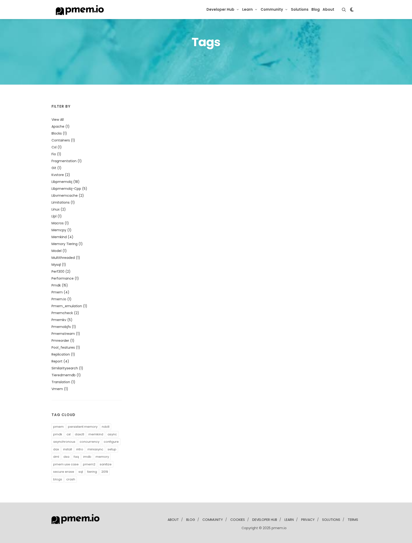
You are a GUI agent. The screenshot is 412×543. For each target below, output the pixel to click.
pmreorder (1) (63, 340)
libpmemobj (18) (66, 181)
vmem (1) (60, 389)
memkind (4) (62, 237)
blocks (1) (59, 133)
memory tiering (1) (67, 243)
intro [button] (79, 449)
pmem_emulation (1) (69, 306)
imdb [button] (87, 456)
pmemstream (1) (66, 333)
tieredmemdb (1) (66, 375)
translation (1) (63, 382)
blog (190, 519)
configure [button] (111, 441)
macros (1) (60, 223)
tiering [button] (92, 471)
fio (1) (56, 154)
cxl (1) (57, 147)
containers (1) (63, 140)
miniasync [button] (95, 449)
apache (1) (61, 126)
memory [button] (102, 456)
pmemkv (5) (62, 319)
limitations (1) (63, 202)
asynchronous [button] (64, 441)
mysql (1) (59, 264)
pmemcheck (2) (65, 313)
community (212, 519)
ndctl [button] (105, 426)
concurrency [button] (89, 441)
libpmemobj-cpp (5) (69, 188)
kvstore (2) (61, 174)
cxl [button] (69, 434)
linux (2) (59, 209)
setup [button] (112, 449)
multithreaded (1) (66, 257)
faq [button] (76, 456)
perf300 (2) (61, 271)
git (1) (57, 168)
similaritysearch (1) (67, 368)
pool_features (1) (66, 347)
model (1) (59, 250)
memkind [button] (95, 434)
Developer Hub (220, 9)
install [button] (67, 449)
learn (289, 519)
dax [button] (56, 449)
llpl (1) (57, 216)
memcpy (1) (62, 230)
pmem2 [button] (89, 464)
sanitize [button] (106, 464)
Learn (247, 9)
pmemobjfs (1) (64, 326)
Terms (353, 519)
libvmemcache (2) (68, 195)
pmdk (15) (60, 285)
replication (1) (63, 354)
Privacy (308, 519)
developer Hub (264, 519)
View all (58, 119)
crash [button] (70, 479)
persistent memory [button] (83, 426)
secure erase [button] (63, 471)
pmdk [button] (57, 434)
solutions (331, 519)
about (173, 519)
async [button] (112, 434)
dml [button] (56, 456)
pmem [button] (58, 426)
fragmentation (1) (67, 161)
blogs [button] (57, 479)
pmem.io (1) (62, 299)
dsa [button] (66, 456)
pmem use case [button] (66, 464)
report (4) (60, 361)
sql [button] (80, 471)
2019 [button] (104, 471)
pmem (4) (60, 292)
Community (272, 9)
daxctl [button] (79, 434)
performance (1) (65, 278)
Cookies (237, 519)
